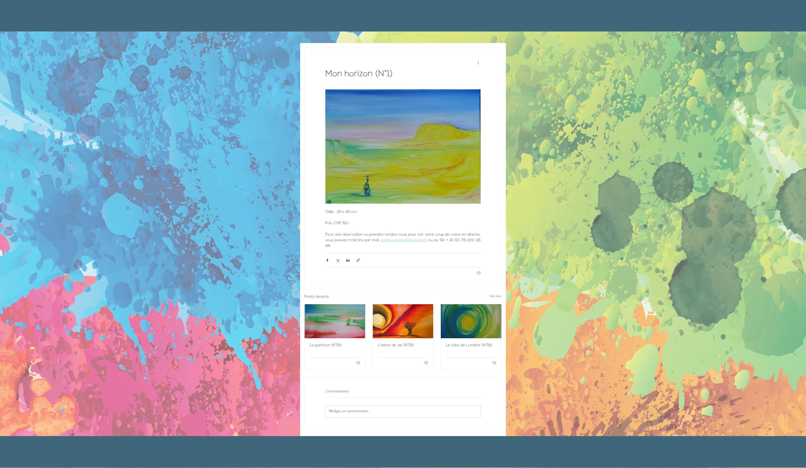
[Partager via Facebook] (327, 260)
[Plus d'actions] (478, 62)
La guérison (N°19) (326, 345)
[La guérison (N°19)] (335, 321)
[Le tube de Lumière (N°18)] (471, 321)
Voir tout (496, 296)
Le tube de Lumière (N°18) (469, 345)
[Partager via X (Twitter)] (338, 260)
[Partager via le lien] (358, 260)
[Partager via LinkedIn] (348, 260)
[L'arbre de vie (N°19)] (403, 321)
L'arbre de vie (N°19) (396, 345)
